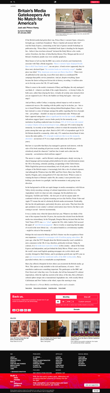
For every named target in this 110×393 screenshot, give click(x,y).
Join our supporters (91, 385)
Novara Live (60, 373)
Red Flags (59, 367)
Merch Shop (15, 365)
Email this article (52, 288)
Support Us (95, 2)
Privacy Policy (50, 391)
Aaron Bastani (25, 31)
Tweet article (28, 288)
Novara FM (37, 367)
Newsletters (15, 360)
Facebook (82, 365)
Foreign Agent (38, 364)
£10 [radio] (68, 302)
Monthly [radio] (66, 297)
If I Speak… (37, 357)
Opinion (59, 362)
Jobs (12, 369)
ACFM (35, 359)
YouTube (81, 357)
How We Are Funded (18, 364)
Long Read (60, 365)
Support (13, 359)
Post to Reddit (62, 288)
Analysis (59, 360)
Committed (37, 362)
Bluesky (81, 364)
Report (59, 364)
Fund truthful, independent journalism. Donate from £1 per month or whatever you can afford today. (30, 300)
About (12, 357)
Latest (58, 357)
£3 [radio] (58, 302)
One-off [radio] (87, 297)
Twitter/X (82, 360)
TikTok (81, 362)
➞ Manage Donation (18, 372)
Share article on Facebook (40, 288)
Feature (59, 359)
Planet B (36, 365)
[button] (11, 2)
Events (13, 362)
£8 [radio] (63, 302)
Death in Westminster (41, 360)
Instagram (82, 359)
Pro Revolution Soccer (42, 373)
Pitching (13, 367)
